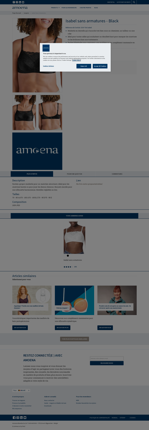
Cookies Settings (48, 66)
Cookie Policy (76, 60)
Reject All (84, 66)
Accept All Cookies (100, 66)
